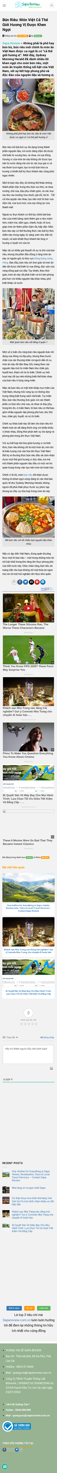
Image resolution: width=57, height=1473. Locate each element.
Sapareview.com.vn (17, 1320)
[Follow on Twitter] (17, 1450)
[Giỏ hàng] (51, 5)
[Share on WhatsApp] (14, 582)
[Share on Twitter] (25, 582)
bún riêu (27, 474)
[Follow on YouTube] (21, 1450)
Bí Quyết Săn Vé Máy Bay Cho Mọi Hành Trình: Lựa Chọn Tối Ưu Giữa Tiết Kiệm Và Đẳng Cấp (32, 1228)
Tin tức (29, 857)
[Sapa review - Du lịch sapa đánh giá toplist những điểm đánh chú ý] (28, 5)
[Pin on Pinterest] (37, 582)
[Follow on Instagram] (8, 1450)
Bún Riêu (45, 857)
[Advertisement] (28, 1128)
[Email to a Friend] (31, 582)
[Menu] (4, 5)
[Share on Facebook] (19, 582)
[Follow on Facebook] (4, 1450)
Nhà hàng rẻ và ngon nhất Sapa (28, 1187)
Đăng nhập (48, 1037)
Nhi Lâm (38, 36)
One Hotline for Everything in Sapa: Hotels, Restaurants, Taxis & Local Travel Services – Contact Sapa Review (31, 1176)
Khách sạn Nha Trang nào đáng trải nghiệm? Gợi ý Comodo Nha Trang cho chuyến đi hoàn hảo (32, 1214)
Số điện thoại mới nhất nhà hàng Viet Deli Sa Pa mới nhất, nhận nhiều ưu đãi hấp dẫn (33, 1201)
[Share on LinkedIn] (42, 582)
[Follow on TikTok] (13, 1450)
